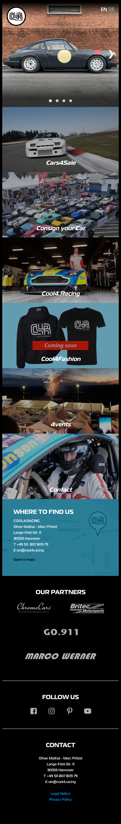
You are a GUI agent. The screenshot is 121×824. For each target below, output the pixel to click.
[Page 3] (63, 100)
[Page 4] (70, 100)
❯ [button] (111, 53)
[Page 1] (50, 100)
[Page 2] (57, 100)
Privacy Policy (60, 799)
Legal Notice (60, 793)
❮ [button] (14, 53)
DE (111, 9)
